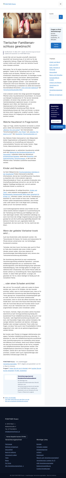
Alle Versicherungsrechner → (14, 466)
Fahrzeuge (8, 444)
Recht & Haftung (10, 452)
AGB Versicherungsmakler (45, 463)
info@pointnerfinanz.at (12, 431)
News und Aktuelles (10, 397)
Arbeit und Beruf (54, 62)
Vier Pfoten (22, 132)
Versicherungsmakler (10, 364)
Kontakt (39, 444)
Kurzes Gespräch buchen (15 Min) (16, 436)
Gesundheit (53, 72)
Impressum (40, 455)
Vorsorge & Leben (11, 455)
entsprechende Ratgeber (11, 156)
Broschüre (30, 156)
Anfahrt (39, 452)
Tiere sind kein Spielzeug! (29, 88)
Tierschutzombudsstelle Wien (12, 90)
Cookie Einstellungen (43, 469)
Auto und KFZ (53, 65)
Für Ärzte (8, 463)
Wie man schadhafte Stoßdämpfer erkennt (16, 401)
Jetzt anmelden (58, 127)
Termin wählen (56, 45)
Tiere (6, 458)
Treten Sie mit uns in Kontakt (18, 368)
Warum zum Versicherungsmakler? (48, 458)
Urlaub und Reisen (55, 82)
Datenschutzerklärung (44, 466)
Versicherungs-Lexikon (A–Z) (46, 460)
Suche (51, 14)
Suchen (61, 17)
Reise (7, 460)
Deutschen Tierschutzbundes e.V (26, 134)
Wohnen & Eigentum (55, 95)
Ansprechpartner (42, 449)
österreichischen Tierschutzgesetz (14, 158)
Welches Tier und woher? (12, 130)
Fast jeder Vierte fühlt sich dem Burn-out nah (17, 399)
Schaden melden (42, 447)
